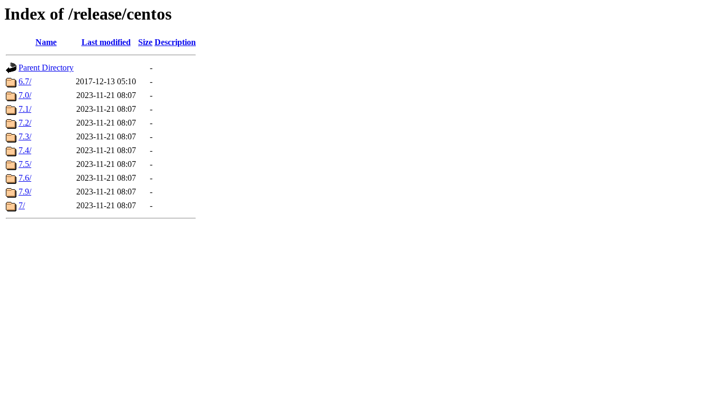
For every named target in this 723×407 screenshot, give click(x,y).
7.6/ (25, 177)
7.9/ (25, 191)
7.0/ (25, 95)
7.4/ (25, 150)
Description (175, 42)
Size (145, 42)
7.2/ (25, 122)
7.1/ (25, 108)
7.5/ (25, 164)
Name (46, 42)
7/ (22, 205)
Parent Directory (46, 67)
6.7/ (25, 81)
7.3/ (25, 136)
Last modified (106, 42)
